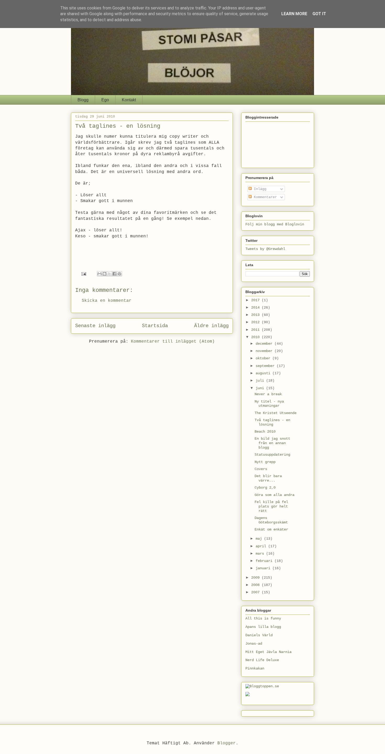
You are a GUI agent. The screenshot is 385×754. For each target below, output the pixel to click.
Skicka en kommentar (106, 300)
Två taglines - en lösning (272, 422)
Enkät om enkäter (271, 529)
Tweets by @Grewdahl (265, 249)
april (262, 546)
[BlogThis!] (104, 273)
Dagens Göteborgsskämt (271, 520)
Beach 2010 (265, 431)
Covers (261, 469)
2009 (256, 578)
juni (261, 388)
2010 (256, 337)
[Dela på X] (109, 273)
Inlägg (259, 189)
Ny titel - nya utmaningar (269, 403)
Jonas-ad (253, 643)
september (266, 366)
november (265, 351)
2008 (256, 585)
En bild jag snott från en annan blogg (272, 443)
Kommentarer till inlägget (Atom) (173, 341)
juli (261, 380)
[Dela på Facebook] (114, 273)
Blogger (226, 743)
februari (265, 561)
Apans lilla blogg (263, 627)
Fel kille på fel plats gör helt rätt (271, 506)
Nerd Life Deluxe (262, 660)
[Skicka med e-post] (99, 273)
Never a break (268, 394)
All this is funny (263, 618)
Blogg (83, 100)
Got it (319, 13)
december (265, 344)
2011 (256, 330)
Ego (105, 100)
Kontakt (129, 100)
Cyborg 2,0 (265, 487)
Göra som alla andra (274, 495)
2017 (256, 300)
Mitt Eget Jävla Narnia (268, 652)
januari (264, 568)
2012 (256, 322)
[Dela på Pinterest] (119, 273)
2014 (256, 307)
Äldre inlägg (211, 326)
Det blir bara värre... (268, 478)
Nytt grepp (265, 462)
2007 (256, 592)
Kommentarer (264, 197)
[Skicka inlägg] (84, 274)
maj (260, 539)
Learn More (294, 13)
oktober (264, 358)
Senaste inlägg (95, 326)
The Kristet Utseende (275, 413)
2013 (256, 315)
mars (261, 553)
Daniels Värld (259, 635)
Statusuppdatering (272, 455)
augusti (264, 373)
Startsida (155, 326)
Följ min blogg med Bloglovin (274, 224)
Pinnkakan (254, 668)
